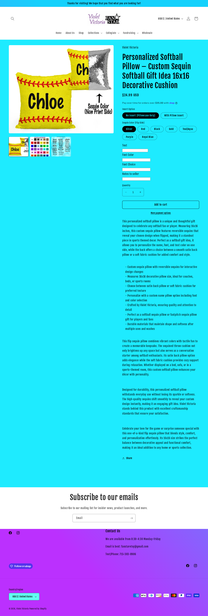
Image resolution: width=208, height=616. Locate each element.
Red (143, 129)
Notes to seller (130, 174)
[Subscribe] (131, 518)
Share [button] (129, 458)
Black (157, 129)
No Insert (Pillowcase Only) (140, 115)
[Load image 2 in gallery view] (39, 146)
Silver (129, 129)
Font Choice (129, 164)
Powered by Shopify (38, 609)
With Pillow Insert (174, 115)
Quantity (126, 185)
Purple (129, 136)
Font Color (128, 155)
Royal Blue (147, 136)
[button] (13, 19)
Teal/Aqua (188, 129)
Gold (171, 129)
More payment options (161, 213)
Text (124, 145)
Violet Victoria (22, 609)
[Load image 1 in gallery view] (18, 146)
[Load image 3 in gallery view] (61, 146)
